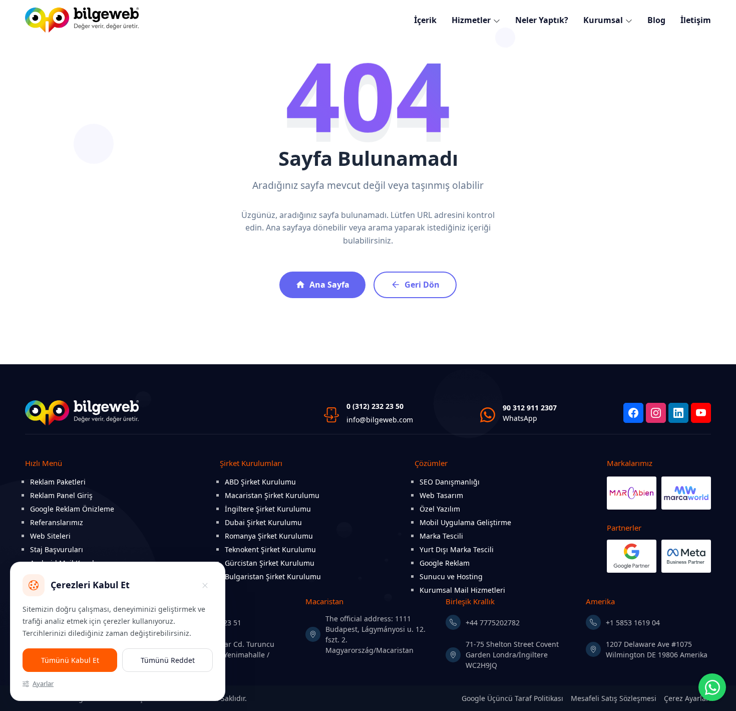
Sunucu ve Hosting (451, 576)
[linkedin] (678, 413)
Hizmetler (471, 20)
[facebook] (633, 413)
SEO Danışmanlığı (450, 482)
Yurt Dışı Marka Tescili (457, 549)
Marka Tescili (441, 536)
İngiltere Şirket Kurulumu (268, 509)
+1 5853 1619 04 (633, 622)
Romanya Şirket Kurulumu (269, 536)
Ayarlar (43, 683)
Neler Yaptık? (541, 20)
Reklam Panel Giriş (61, 495)
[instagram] (656, 413)
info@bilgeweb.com (379, 419)
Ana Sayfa (329, 284)
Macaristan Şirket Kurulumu (272, 495)
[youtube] (701, 413)
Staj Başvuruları (56, 549)
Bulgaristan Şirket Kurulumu (273, 576)
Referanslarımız (56, 522)
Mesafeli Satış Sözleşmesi (613, 698)
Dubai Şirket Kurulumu (263, 522)
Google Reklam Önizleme (72, 509)
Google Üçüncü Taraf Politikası (512, 698)
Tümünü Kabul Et (70, 660)
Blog (656, 20)
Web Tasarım (441, 495)
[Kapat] (205, 585)
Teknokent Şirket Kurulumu (270, 549)
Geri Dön (422, 284)
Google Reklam (445, 563)
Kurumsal (603, 20)
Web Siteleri (50, 536)
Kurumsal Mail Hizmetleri (462, 590)
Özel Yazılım (440, 509)
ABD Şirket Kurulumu (260, 482)
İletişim (695, 20)
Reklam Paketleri (58, 482)
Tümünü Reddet (168, 660)
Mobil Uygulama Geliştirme (465, 522)
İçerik (425, 20)
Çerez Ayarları (687, 698)
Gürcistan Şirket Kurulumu (269, 563)
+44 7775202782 (493, 622)
